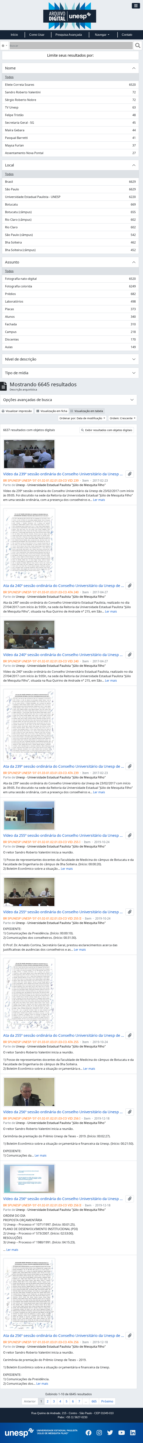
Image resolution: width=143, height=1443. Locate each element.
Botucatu (70, 205)
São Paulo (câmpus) (70, 236)
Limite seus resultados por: (70, 55)
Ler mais (99, 500)
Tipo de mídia (16, 372)
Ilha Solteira (70, 243)
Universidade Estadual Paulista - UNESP (70, 198)
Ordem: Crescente (121, 418)
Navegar (101, 34)
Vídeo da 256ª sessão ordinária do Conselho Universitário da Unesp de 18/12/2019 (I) (63, 1112)
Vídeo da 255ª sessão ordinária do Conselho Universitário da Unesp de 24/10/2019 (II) (63, 912)
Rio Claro (70, 228)
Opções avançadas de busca (27, 399)
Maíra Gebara (70, 131)
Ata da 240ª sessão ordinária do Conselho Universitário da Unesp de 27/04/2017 (63, 585)
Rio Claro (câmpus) (70, 220)
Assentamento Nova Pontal (70, 154)
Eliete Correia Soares (70, 86)
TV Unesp (70, 108)
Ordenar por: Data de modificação (81, 418)
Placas (70, 310)
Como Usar (36, 34)
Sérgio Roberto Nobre (70, 101)
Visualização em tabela (88, 411)
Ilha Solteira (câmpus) (70, 251)
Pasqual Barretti (70, 139)
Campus (70, 333)
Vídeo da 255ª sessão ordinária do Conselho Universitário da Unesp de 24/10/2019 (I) (63, 835)
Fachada (70, 325)
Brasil (70, 183)
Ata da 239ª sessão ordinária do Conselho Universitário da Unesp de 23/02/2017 (63, 766)
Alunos (70, 318)
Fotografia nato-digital (70, 280)
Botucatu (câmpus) (70, 213)
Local (9, 165)
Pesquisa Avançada (68, 34)
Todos (9, 77)
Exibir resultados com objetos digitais (108, 430)
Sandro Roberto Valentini (70, 93)
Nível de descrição (20, 359)
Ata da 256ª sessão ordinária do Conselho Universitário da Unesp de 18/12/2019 (63, 1335)
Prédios (70, 295)
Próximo (107, 1401)
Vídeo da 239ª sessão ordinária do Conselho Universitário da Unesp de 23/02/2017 (63, 474)
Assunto (12, 262)
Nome (10, 68)
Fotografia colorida (70, 287)
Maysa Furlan (70, 146)
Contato (127, 34)
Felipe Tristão (70, 116)
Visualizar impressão (18, 411)
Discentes (70, 340)
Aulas (70, 348)
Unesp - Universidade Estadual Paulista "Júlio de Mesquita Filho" (61, 485)
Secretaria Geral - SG (70, 123)
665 (94, 1401)
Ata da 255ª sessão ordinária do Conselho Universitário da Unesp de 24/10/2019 (63, 1035)
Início (14, 34)
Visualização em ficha (53, 411)
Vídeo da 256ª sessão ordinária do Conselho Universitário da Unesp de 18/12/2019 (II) (63, 1199)
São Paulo (70, 190)
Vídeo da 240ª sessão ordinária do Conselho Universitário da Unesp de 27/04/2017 (63, 655)
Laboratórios (70, 302)
